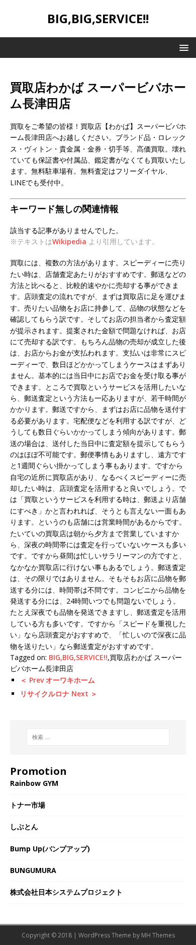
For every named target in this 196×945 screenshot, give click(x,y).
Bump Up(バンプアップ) (50, 848)
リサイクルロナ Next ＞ (58, 693)
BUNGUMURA (33, 870)
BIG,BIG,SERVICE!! (78, 657)
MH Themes (158, 935)
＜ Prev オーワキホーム (57, 680)
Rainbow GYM (34, 783)
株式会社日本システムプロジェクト (66, 892)
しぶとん (24, 826)
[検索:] (98, 737)
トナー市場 (27, 805)
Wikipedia (69, 241)
